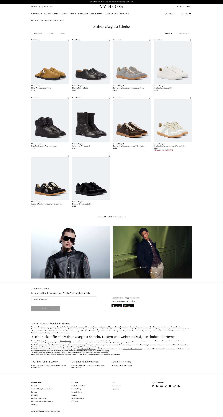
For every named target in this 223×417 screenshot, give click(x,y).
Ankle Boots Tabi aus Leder (81, 146)
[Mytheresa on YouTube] (170, 386)
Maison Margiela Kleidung (86, 349)
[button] (166, 14)
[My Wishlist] (186, 14)
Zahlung (34, 392)
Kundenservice (36, 382)
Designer (40, 20)
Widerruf (34, 404)
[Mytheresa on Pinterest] (161, 386)
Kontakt (34, 386)
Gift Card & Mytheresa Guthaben (42, 389)
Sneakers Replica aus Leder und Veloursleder (128, 146)
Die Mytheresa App (78, 386)
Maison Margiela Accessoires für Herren (94, 352)
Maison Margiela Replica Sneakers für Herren (104, 354)
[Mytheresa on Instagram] (165, 386)
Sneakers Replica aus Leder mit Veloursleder (128, 88)
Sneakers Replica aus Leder (81, 204)
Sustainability (76, 389)
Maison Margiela (51, 20)
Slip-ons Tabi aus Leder (80, 88)
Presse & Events (76, 392)
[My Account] (182, 14)
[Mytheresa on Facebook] (157, 386)
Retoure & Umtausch (38, 398)
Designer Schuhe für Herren (132, 349)
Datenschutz (116, 386)
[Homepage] (111, 6)
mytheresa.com (54, 411)
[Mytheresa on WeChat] (178, 386)
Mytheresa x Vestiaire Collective (42, 401)
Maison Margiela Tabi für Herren (76, 354)
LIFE (51, 6)
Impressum (115, 389)
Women (34, 6)
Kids (46, 6)
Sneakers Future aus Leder (163, 88)
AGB (113, 382)
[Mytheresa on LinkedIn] (153, 386)
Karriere (74, 395)
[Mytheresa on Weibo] (174, 386)
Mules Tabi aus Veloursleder (41, 88)
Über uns (74, 382)
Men (41, 6)
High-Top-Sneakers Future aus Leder (44, 146)
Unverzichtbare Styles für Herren (52, 354)
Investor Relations (77, 398)
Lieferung (34, 395)
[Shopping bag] (190, 14)
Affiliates (74, 401)
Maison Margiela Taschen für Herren (66, 352)
